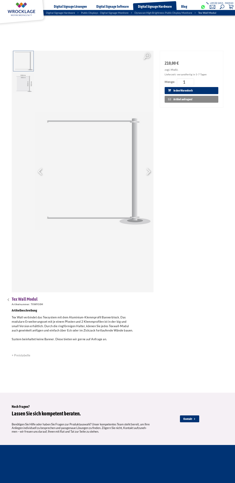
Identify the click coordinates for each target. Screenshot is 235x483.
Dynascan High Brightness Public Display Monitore (163, 12)
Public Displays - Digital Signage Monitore (105, 12)
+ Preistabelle (21, 355)
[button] (222, 7)
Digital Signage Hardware (60, 12)
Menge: (170, 82)
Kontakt (187, 419)
